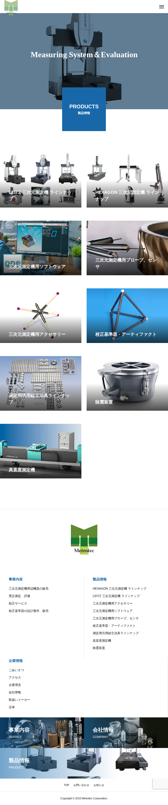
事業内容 (16, 579)
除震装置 (99, 648)
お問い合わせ (81, 785)
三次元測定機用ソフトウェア (113, 611)
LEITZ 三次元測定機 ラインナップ (116, 596)
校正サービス (18, 603)
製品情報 (100, 579)
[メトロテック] (11, 6)
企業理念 (15, 685)
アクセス (15, 677)
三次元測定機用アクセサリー (113, 603)
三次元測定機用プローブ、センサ (116, 618)
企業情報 (16, 661)
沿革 (12, 707)
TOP (66, 785)
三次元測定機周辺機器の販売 (29, 588)
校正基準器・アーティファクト (114, 625)
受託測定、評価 (19, 596)
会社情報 (15, 692)
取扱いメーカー (19, 699)
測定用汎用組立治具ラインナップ (116, 633)
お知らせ (99, 785)
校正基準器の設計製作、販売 (29, 611)
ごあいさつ (16, 670)
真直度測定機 (102, 640)
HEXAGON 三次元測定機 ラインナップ (119, 588)
